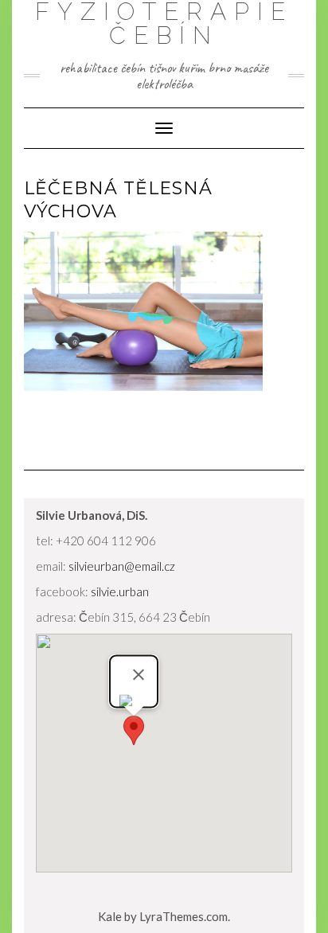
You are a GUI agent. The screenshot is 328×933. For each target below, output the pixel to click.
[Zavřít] (138, 674)
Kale (110, 916)
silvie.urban (120, 591)
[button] (133, 730)
